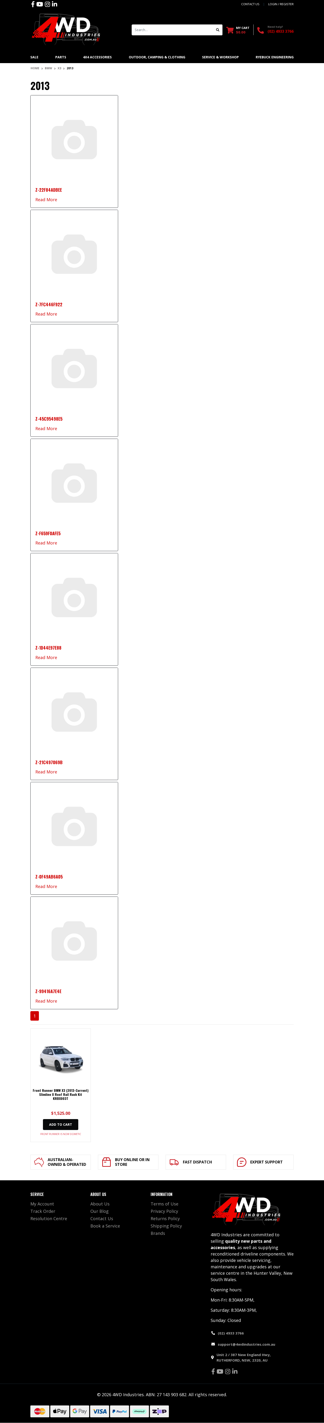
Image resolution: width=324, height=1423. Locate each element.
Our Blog (99, 1211)
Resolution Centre (48, 1218)
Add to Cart (60, 1124)
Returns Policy (165, 1218)
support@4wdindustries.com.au (246, 1344)
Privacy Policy (164, 1211)
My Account (42, 1204)
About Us (100, 1204)
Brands (158, 1233)
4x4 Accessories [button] (97, 57)
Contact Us (101, 1218)
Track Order (42, 1211)
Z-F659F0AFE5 (47, 533)
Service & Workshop (220, 57)
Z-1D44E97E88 (48, 648)
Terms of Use (164, 1204)
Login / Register (281, 4)
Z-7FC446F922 (48, 304)
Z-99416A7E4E (48, 991)
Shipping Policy (166, 1226)
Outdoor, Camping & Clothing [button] (157, 57)
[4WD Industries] (66, 29)
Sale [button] (34, 57)
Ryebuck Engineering (275, 57)
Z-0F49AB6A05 (49, 877)
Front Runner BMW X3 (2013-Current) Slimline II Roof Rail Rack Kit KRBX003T (60, 1094)
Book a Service (105, 1226)
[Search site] (217, 29)
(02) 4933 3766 (281, 31)
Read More (46, 199)
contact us (250, 4)
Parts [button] (60, 57)
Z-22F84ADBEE (48, 190)
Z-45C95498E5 (48, 419)
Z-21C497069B (49, 762)
